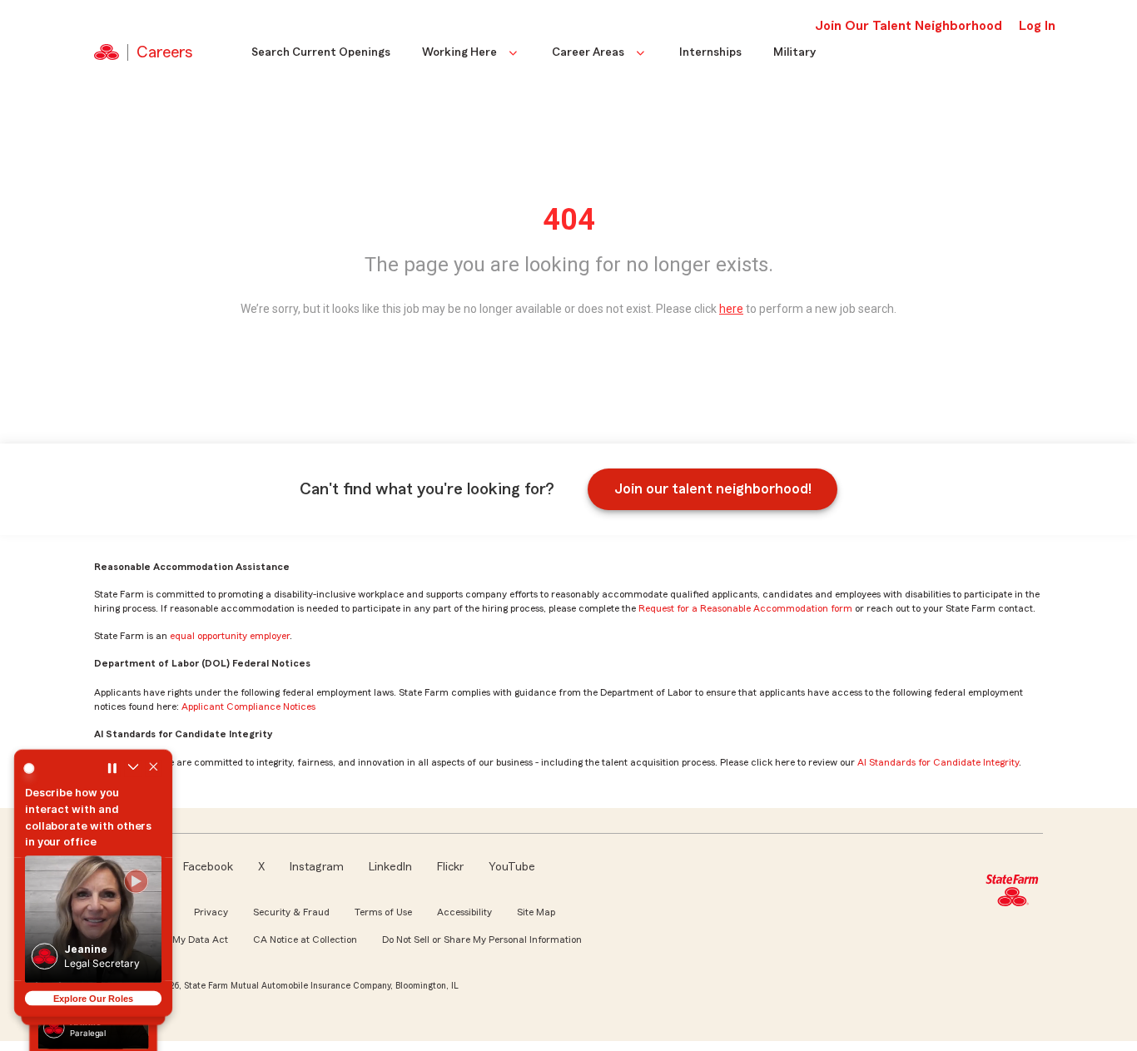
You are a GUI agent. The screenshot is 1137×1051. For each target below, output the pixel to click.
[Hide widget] (154, 767)
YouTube (512, 867)
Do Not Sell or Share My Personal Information (482, 939)
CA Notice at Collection (305, 939)
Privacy (211, 912)
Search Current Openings (320, 52)
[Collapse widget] (133, 767)
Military (794, 52)
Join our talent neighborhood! (713, 488)
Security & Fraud (291, 912)
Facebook (208, 867)
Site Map (536, 912)
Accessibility (464, 912)
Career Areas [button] (588, 52)
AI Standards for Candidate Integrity (938, 762)
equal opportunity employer (230, 636)
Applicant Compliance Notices (248, 706)
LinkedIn (390, 867)
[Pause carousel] (112, 767)
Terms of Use (383, 912)
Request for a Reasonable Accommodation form (745, 608)
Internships (710, 52)
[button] (93, 919)
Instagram (317, 867)
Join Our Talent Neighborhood (908, 25)
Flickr (450, 867)
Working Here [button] (459, 52)
